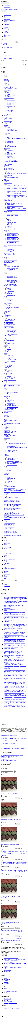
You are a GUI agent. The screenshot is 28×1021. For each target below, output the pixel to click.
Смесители (6, 474)
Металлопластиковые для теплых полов (17, 447)
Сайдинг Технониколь (12, 392)
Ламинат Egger (10, 204)
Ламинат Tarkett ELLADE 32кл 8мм (16, 193)
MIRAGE (9, 372)
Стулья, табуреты (8, 121)
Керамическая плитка (9, 20)
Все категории (7, 15)
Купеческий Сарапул (9, 524)
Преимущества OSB (9, 512)
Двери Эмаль (7, 80)
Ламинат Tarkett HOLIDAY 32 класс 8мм (17, 187)
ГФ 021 (8, 305)
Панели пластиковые (9, 327)
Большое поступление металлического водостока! (13, 738)
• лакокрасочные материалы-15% (9, 760)
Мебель (5, 21)
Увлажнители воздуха (9, 324)
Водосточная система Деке (10, 605)
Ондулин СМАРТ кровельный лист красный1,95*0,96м (10, 923)
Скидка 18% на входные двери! (9, 740)
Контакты (6, 972)
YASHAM (6, 367)
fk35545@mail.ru (8, 58)
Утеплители (7, 133)
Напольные (6, 24)
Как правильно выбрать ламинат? (12, 504)
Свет (5, 36)
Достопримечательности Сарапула (12, 535)
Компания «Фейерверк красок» (12, 1008)
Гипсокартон (7, 162)
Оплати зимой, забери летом (8, 743)
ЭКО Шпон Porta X (12, 103)
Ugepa (5, 362)
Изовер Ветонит (11, 144)
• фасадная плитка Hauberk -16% (9, 756)
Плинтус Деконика (8, 199)
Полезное (3, 975)
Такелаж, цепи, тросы (9, 435)
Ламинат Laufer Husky (12, 215)
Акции (5, 978)
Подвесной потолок (9, 320)
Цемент (5, 131)
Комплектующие (11, 394)
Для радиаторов (11, 276)
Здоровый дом (10, 291)
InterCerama (9, 223)
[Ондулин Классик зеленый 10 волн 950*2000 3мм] (14, 862)
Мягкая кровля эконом (12, 399)
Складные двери (11, 100)
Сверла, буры (7, 434)
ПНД (8, 448)
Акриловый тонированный (14, 266)
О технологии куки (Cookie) (11, 958)
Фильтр (5, 452)
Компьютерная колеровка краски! (9, 735)
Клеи (5, 179)
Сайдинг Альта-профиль (13, 390)
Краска (5, 25)
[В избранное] (21, 798)
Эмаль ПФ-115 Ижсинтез (13, 282)
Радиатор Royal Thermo (12, 458)
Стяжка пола (10, 154)
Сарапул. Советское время (10, 532)
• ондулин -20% (5, 759)
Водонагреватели (8, 471)
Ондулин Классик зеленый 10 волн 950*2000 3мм (13, 863)
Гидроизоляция (10, 150)
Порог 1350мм (10, 249)
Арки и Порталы (8, 111)
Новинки (6, 980)
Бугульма (9, 96)
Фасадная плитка (8, 411)
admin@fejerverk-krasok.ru (10, 1003)
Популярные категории (7, 986)
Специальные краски (9, 261)
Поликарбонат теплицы (10, 29)
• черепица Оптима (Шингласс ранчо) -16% (12, 755)
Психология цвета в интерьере (11, 513)
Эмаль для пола (10, 278)
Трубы (5, 440)
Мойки (5, 419)
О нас (5, 964)
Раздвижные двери (8, 112)
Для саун (9, 289)
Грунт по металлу (8, 303)
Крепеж (6, 33)
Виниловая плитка (8, 243)
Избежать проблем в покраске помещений (14, 502)
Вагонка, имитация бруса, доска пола (16, 173)
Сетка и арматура (8, 175)
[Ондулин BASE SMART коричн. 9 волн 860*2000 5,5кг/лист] (14, 852)
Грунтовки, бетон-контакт (10, 260)
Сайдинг (6, 388)
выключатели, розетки (9, 486)
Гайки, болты (7, 427)
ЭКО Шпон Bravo (11, 102)
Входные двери (7, 90)
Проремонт (9, 292)
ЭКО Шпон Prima (11, 104)
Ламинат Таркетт (8, 183)
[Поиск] (17, 42)
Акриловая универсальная (13, 274)
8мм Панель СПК (11, 331)
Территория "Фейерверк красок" (12, 529)
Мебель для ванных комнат (10, 421)
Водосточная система (9, 409)
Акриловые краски (8, 309)
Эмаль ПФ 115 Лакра (12, 280)
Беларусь (9, 227)
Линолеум (6, 230)
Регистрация (7, 7)
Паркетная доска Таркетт (10, 254)
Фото (5, 39)
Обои (5, 28)
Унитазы (6, 415)
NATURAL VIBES (11, 359)
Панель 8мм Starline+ (12, 334)
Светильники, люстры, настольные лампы (14, 492)
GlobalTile (9, 220)
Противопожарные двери (10, 88)
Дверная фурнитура (9, 81)
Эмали (5, 272)
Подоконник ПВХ (8, 322)
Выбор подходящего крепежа (11, 500)
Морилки (6, 314)
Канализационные (11, 446)
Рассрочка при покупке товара (8, 746)
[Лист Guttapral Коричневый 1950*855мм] (9, 818)
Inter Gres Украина (11, 222)
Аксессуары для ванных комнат (12, 423)
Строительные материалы (10, 991)
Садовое (6, 125)
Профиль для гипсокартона (11, 161)
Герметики (6, 165)
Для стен (9, 300)
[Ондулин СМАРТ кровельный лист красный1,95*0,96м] (9, 920)
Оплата (5, 966)
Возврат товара (7, 971)
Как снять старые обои (9, 506)
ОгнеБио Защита (11, 295)
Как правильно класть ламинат (11, 505)
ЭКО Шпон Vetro (11, 106)
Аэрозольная (7, 311)
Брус (8, 172)
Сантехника (7, 35)
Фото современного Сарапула (11, 533)
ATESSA (9, 349)
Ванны (5, 417)
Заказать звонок (8, 47)
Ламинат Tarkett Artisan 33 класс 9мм (16, 195)
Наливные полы (11, 153)
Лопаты (9, 127)
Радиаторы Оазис (11, 459)
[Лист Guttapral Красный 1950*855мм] (9, 842)
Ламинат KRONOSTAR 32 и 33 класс (16, 208)
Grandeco (6, 345)
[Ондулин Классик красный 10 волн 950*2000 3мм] (14, 870)
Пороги (5, 246)
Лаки (5, 264)
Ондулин (9, 401)
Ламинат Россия (8, 200)
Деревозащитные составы (10, 285)
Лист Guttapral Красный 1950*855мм (10, 844)
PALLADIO (10, 378)
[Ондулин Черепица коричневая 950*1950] (12, 930)
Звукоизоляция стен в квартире (11, 501)
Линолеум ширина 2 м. (12, 237)
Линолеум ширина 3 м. (12, 239)
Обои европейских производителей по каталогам (13, 748)
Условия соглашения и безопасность (13, 967)
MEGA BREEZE (11, 478)
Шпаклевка (9, 156)
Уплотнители (10, 142)
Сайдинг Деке (7, 606)
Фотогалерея (7, 983)
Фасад (5, 31)
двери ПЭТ (6, 79)
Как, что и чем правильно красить (12, 508)
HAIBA (8, 482)
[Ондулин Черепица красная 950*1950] (11, 938)
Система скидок (8, 970)
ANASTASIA (10, 347)
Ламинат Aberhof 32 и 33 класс (14, 203)
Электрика (6, 493)
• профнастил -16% (5, 757)
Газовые (9, 470)
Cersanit (8, 219)
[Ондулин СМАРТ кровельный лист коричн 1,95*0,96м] (9, 895)
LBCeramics (10, 224)
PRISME (9, 366)
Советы (5, 38)
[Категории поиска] (1, 551)
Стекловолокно (10, 451)
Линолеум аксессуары (12, 233)
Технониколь (10, 141)
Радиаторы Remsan (11, 463)
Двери (5, 16)
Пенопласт (9, 145)
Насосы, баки (7, 473)
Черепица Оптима (11, 405)
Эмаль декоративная (12, 277)
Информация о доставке (10, 968)
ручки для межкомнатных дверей (15, 86)
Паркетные (9, 270)
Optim (8, 94)
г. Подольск (9, 481)
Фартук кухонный (8, 326)
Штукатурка (10, 157)
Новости (6, 982)
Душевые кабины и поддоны (11, 420)
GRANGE (9, 350)
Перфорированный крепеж (10, 431)
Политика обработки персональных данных (15, 959)
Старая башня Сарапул (9, 527)
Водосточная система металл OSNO (13, 384)
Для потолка (10, 299)
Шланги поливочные (12, 130)
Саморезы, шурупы (8, 432)
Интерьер (6, 27)
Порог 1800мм (10, 250)
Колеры (5, 312)
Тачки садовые (10, 129)
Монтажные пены (8, 168)
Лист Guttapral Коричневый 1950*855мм (11, 819)
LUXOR (9, 376)
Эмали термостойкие (9, 262)
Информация (4, 955)
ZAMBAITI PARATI (9, 373)
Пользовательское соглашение (11, 960)
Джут (8, 137)
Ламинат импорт (8, 211)
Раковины (6, 416)
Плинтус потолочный (9, 319)
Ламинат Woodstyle (11, 207)
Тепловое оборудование (13, 461)
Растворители (7, 315)
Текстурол (9, 293)
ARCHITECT (10, 370)
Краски (5, 548)
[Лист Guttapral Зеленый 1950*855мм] (9, 792)
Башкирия (9, 226)
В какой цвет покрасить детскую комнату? (14, 498)
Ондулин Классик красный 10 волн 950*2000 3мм (13, 871)
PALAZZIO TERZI (11, 377)
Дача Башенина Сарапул (10, 531)
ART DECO (10, 355)
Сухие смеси (7, 148)
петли (8, 84)
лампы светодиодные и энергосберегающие (15, 489)
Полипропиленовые (12, 450)
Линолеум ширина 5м (12, 235)
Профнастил (10, 404)
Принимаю (3, 954)
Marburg (6, 353)
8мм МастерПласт (11, 330)
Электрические (10, 469)
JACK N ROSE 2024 (12, 351)
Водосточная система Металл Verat (12, 385)
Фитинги (6, 454)
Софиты (9, 393)
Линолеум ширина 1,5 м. (13, 234)
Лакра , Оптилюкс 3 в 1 (13, 307)
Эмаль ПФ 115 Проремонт (13, 281)
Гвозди (5, 428)
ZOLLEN (9, 479)
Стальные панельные (12, 465)
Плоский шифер (11, 403)
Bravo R (9, 92)
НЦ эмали (6, 308)
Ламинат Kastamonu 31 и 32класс (15, 206)
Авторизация (7, 5)
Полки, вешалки (8, 118)
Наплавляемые (10, 400)
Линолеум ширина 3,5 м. (13, 241)
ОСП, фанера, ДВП (9, 164)
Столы (5, 119)
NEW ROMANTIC (11, 361)
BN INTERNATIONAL (9, 341)
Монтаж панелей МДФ (9, 509)
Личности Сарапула (9, 525)
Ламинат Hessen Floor (12, 214)
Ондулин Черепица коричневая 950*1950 (11, 931)
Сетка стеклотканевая (12, 177)
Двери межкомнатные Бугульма (12, 77)
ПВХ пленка (7, 107)
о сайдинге (6, 511)
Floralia (8, 358)
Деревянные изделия (9, 169)
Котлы (5, 466)
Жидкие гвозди (7, 166)
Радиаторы (6, 455)
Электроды (6, 436)
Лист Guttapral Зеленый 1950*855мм (10, 793)
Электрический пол (9, 253)
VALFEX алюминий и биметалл (15, 462)
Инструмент (7, 19)
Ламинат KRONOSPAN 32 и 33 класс (16, 210)
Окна (5, 336)
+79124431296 (4, 44)
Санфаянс (6, 32)
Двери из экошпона (9, 98)
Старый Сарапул (8, 528)
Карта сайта (7, 979)
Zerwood (9, 288)
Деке (5, 17)
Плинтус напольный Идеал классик (13, 245)
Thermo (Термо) (10, 95)
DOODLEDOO (10, 343)
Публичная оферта (8, 962)
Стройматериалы (8, 23)
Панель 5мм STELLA (12, 332)
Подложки (6, 256)
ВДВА (5, 296)
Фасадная (9, 301)
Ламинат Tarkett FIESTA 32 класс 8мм (16, 185)
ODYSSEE (9, 365)
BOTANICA (10, 357)
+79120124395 (4, 43)
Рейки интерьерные (9, 323)
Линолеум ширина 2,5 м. (13, 238)
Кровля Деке (21, 605)
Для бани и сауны (8, 87)
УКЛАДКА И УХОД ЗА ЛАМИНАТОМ (14, 515)
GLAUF (9, 477)
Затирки (9, 158)
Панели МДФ (7, 335)
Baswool (9, 135)
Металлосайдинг (8, 386)
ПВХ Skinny (10, 110)
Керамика (6, 216)
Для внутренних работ (12, 268)
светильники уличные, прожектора (13, 490)
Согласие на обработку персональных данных (15, 963)
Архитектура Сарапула (9, 523)
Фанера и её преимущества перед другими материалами (15, 696)
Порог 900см (10, 251)
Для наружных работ (12, 269)
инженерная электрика (9, 488)
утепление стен (7, 516)
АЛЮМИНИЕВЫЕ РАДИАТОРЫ (12, 497)
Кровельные (7, 396)
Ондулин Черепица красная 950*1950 (10, 940)
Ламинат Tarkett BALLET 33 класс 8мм (17, 196)
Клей (8, 152)
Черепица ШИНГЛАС (12, 407)
